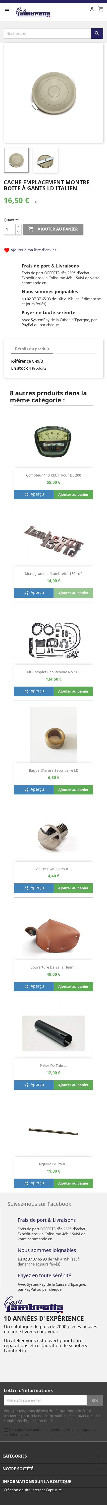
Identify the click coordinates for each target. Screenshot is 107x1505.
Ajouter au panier (53, 229)
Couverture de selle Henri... (53, 967)
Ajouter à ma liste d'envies (30, 249)
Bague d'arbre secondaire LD (53, 770)
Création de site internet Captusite (33, 1489)
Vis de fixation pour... (53, 868)
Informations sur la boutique (36, 1481)
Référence (21, 361)
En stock (19, 368)
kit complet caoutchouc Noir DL (53, 672)
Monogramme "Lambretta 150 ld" (53, 573)
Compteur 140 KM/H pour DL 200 (53, 475)
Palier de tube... (53, 1065)
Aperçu (34, 494)
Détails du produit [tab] (32, 348)
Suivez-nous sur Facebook (39, 1203)
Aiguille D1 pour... (53, 1164)
